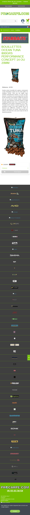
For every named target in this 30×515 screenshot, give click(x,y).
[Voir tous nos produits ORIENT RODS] (15, 365)
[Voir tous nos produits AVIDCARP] (15, 207)
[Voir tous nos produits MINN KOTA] (15, 346)
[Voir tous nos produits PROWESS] (15, 391)
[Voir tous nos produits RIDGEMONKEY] (15, 397)
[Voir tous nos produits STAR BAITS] (15, 454)
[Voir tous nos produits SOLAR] (15, 423)
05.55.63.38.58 (21, 6)
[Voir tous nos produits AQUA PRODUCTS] (15, 199)
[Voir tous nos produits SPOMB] (15, 436)
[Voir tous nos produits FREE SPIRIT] (15, 288)
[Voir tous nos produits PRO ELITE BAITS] (15, 378)
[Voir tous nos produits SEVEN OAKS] (15, 410)
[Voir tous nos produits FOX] (15, 282)
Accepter (15, 511)
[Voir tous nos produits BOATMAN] (15, 212)
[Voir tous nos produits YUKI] (15, 480)
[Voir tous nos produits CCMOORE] (15, 237)
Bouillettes (17, 30)
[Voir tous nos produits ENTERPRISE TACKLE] (15, 269)
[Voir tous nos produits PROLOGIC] (15, 384)
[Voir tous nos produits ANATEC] (15, 194)
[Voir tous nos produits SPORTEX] (15, 442)
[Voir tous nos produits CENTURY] (15, 244)
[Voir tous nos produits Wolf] (15, 474)
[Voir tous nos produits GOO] (15, 293)
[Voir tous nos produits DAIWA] (15, 256)
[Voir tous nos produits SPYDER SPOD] (15, 447)
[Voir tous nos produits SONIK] (15, 429)
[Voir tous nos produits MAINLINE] (15, 333)
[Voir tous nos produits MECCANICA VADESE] (15, 339)
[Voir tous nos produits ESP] (15, 275)
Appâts (12, 30)
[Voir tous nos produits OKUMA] (15, 358)
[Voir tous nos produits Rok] (15, 404)
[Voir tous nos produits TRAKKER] (15, 461)
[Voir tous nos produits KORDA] (15, 320)
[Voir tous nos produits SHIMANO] (15, 416)
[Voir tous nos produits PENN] (15, 371)
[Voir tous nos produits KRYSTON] (15, 326)
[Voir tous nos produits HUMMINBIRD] (15, 307)
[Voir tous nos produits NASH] (14, 352)
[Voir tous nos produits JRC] (15, 313)
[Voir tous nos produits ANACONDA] (15, 187)
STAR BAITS (6, 30)
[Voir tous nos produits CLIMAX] (15, 249)
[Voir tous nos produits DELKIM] (15, 263)
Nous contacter (8, 6)
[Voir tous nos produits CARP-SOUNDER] (15, 231)
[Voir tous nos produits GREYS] (15, 301)
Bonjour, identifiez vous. (5, 26)
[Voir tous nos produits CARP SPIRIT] (15, 225)
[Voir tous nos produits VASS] (15, 467)
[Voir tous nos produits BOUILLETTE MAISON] (15, 217)
